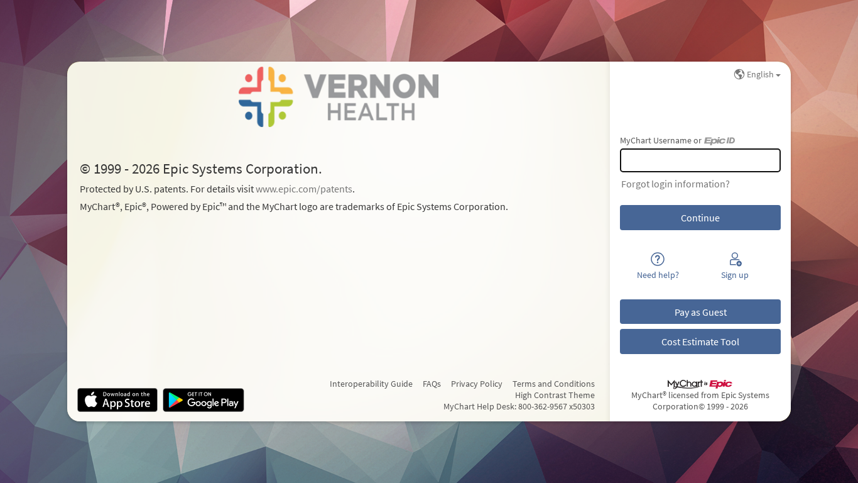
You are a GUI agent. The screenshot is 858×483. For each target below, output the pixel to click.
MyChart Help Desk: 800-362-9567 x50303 (519, 406)
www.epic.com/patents (304, 188)
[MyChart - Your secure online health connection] (338, 97)
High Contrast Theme (555, 395)
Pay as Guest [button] (701, 312)
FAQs (432, 383)
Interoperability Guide (371, 383)
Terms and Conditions (554, 383)
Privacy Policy (476, 383)
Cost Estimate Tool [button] (700, 341)
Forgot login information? (675, 183)
